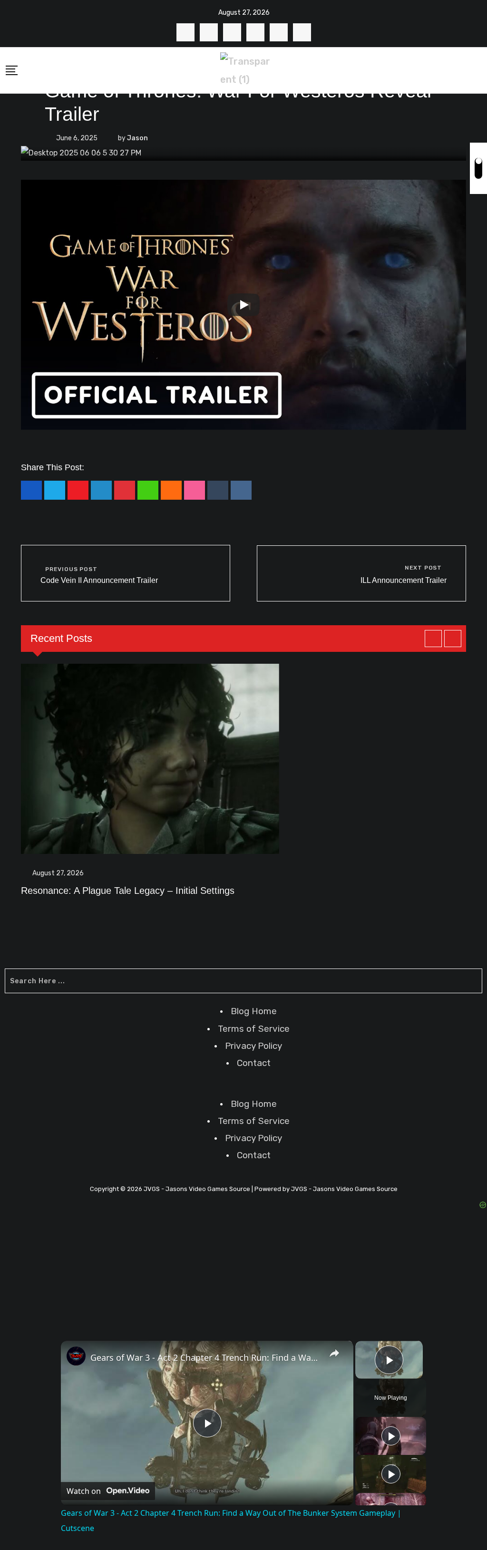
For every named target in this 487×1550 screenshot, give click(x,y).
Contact (254, 1062)
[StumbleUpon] (194, 490)
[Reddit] (241, 490)
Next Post (423, 567)
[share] (334, 1353)
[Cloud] (171, 490)
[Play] (243, 304)
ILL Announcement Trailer (403, 580)
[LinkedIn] (101, 490)
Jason (137, 138)
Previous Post (71, 569)
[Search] (478, 70)
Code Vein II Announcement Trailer (99, 580)
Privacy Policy (253, 1045)
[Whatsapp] (147, 490)
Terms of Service (254, 1028)
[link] (76, 1356)
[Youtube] (78, 490)
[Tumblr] (217, 490)
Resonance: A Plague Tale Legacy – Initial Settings (127, 890)
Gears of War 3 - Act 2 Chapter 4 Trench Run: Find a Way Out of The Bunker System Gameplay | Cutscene (205, 1357)
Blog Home (254, 1011)
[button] (243, 1088)
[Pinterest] (124, 490)
